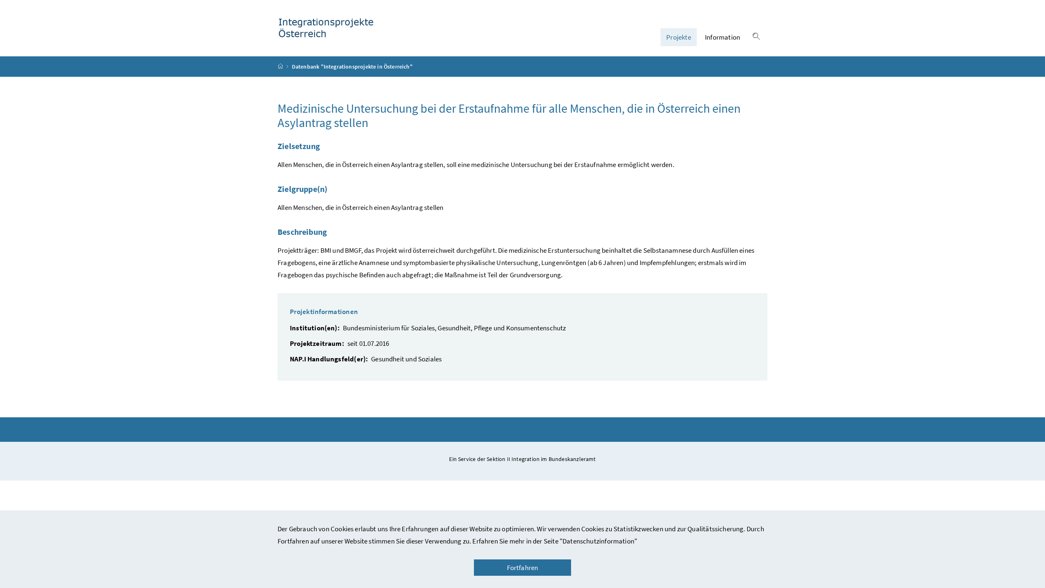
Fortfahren (522, 567)
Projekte (678, 37)
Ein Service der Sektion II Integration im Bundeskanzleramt (522, 459)
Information (722, 37)
